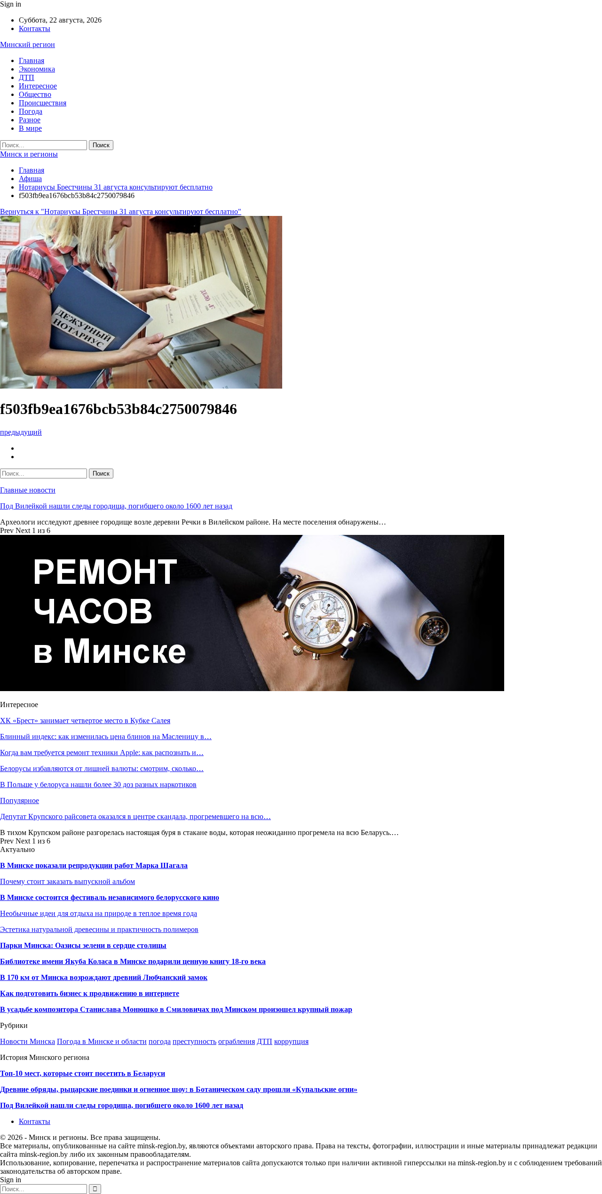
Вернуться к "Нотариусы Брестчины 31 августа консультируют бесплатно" (120, 211)
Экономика (37, 69)
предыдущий (21, 432)
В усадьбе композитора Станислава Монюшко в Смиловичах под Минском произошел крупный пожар (176, 1009)
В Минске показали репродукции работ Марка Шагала (94, 865)
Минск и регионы (29, 154)
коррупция (291, 1041)
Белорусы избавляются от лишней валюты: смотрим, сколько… (102, 768)
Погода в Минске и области (102, 1041)
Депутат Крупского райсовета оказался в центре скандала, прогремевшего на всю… (135, 816)
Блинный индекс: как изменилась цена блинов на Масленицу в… (106, 736)
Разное (29, 120)
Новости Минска (27, 1041)
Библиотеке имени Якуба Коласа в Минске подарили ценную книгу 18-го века (133, 961)
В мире (30, 128)
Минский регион (27, 44)
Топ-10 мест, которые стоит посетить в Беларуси (82, 1073)
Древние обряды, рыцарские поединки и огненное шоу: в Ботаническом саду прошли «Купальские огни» (178, 1089)
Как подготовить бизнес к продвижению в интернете (89, 993)
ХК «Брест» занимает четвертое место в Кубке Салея (85, 720)
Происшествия (42, 103)
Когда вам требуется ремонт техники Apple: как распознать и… (102, 752)
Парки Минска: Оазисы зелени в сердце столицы (83, 945)
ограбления (236, 1041)
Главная (31, 60)
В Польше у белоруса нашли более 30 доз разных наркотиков (98, 784)
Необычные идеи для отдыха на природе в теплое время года (98, 913)
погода (160, 1041)
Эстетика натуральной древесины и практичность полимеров (99, 929)
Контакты (34, 28)
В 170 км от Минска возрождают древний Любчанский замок (103, 977)
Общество (35, 94)
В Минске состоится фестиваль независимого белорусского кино (109, 897)
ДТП (26, 77)
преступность (194, 1041)
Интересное (38, 86)
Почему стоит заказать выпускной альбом (67, 881)
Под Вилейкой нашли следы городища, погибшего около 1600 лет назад (116, 506)
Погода (30, 111)
